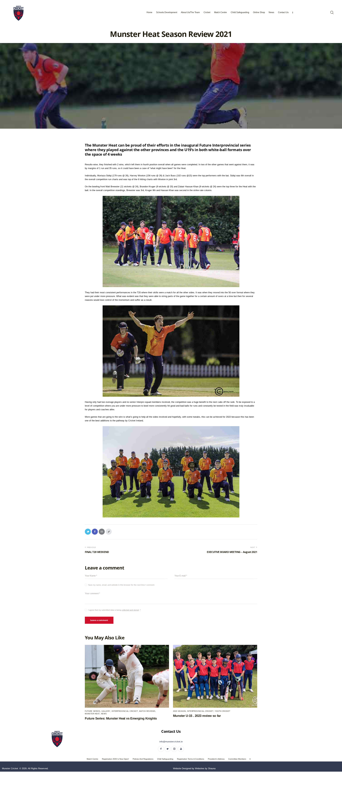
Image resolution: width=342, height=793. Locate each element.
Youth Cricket (222, 711)
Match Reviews (147, 711)
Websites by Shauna (205, 768)
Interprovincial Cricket (125, 711)
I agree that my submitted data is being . (114, 610)
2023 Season (179, 711)
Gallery (106, 711)
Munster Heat (92, 714)
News (104, 714)
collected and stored (130, 610)
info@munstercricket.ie (171, 741)
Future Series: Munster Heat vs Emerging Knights (121, 718)
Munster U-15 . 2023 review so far (197, 716)
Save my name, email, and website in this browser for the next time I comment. (121, 585)
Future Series (92, 711)
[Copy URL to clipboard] (109, 532)
